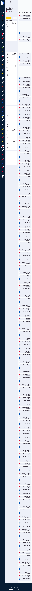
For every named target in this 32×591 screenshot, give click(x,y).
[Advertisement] (11, 47)
